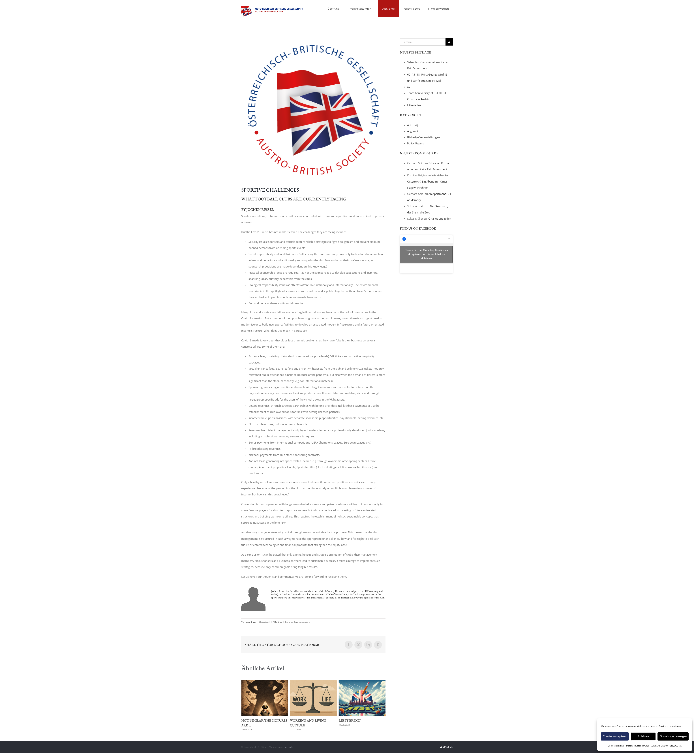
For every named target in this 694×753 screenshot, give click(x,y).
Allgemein (413, 131)
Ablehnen (643, 736)
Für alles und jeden (439, 218)
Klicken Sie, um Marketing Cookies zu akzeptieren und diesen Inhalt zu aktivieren (426, 254)
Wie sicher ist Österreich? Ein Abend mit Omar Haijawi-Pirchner (427, 181)
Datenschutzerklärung (637, 745)
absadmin (251, 621)
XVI (409, 87)
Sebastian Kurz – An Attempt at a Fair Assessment (356, 725)
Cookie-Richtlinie (616, 745)
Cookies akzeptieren (615, 736)
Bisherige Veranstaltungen (423, 137)
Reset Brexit (301, 720)
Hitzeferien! (414, 105)
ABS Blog (277, 621)
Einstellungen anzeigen (673, 736)
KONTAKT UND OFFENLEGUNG (666, 745)
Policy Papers (415, 143)
